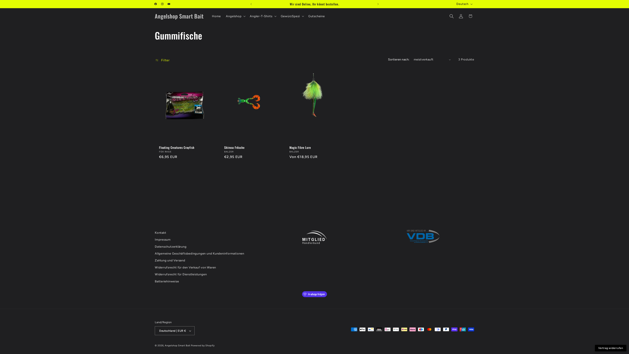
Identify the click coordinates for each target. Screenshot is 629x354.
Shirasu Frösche (234, 147)
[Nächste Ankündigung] (378, 4)
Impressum (163, 239)
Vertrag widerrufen (610, 348)
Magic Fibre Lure (300, 147)
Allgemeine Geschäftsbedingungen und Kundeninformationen (199, 253)
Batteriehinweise (167, 281)
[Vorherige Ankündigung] (251, 4)
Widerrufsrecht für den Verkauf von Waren (185, 267)
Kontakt (160, 233)
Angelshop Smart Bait (177, 345)
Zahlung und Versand (170, 260)
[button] (235, 16)
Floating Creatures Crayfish (176, 147)
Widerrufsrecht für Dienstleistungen (181, 274)
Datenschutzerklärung (171, 246)
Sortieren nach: (399, 59)
